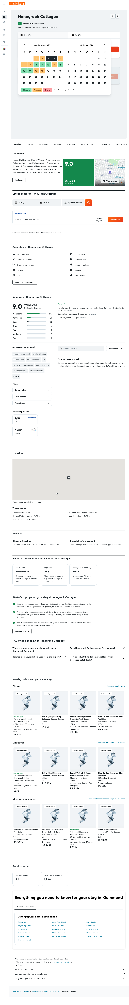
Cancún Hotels (24, 933)
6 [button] (24, 64)
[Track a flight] (4, 34)
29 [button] (36, 83)
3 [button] (48, 58)
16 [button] (42, 71)
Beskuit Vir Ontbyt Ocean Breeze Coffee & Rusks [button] (80, 717)
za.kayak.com (16, 991)
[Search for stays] (4, 16)
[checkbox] (25, 419)
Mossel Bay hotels (59, 933)
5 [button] (60, 58)
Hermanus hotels (24, 940)
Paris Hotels (90, 922)
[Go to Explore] (4, 29)
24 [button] (48, 77)
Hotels (26, 991)
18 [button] (54, 71)
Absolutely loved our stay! (72, 317)
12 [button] (60, 64)
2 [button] (42, 58)
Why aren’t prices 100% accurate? (30, 978)
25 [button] (54, 77)
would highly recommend (23, 365)
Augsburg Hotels (24, 926)
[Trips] (4, 42)
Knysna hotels (23, 936)
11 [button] (54, 64)
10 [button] (48, 64)
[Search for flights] (4, 11)
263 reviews (39, 23)
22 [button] (36, 77)
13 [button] (24, 71)
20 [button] (24, 77)
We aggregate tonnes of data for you (31, 974)
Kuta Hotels (90, 926)
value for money (33, 359)
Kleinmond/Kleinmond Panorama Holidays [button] (22, 720)
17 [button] (48, 71)
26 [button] (60, 77)
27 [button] (24, 83)
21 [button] (30, 77)
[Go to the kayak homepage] (17, 3)
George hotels (92, 933)
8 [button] (36, 64)
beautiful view (18, 359)
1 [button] (36, 58)
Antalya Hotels (92, 929)
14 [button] (30, 71)
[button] (4, 4)
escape (16, 376)
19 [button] (60, 71)
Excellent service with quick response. (77, 314)
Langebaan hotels (59, 936)
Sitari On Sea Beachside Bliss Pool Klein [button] (110, 717)
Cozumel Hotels (58, 929)
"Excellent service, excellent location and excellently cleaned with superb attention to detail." (91, 309)
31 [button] (105, 83)
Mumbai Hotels (58, 926)
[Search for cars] (4, 22)
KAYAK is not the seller (25, 969)
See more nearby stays (115, 686)
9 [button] (42, 64)
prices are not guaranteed (62, 962)
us (44, 359)
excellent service (20, 371)
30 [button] (42, 83)
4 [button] (54, 58)
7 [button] (30, 64)
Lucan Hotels (23, 929)
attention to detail (36, 371)
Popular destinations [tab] (25, 907)
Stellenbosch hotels (94, 936)
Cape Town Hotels (59, 922)
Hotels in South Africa (51, 991)
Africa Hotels (36, 991)
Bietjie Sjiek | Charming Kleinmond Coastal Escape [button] (53, 717)
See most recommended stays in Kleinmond (107, 799)
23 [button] (42, 77)
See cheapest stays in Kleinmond (111, 742)
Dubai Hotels (23, 922)
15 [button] (36, 71)
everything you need (21, 354)
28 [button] (30, 83)
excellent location (39, 354)
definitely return (42, 365)
